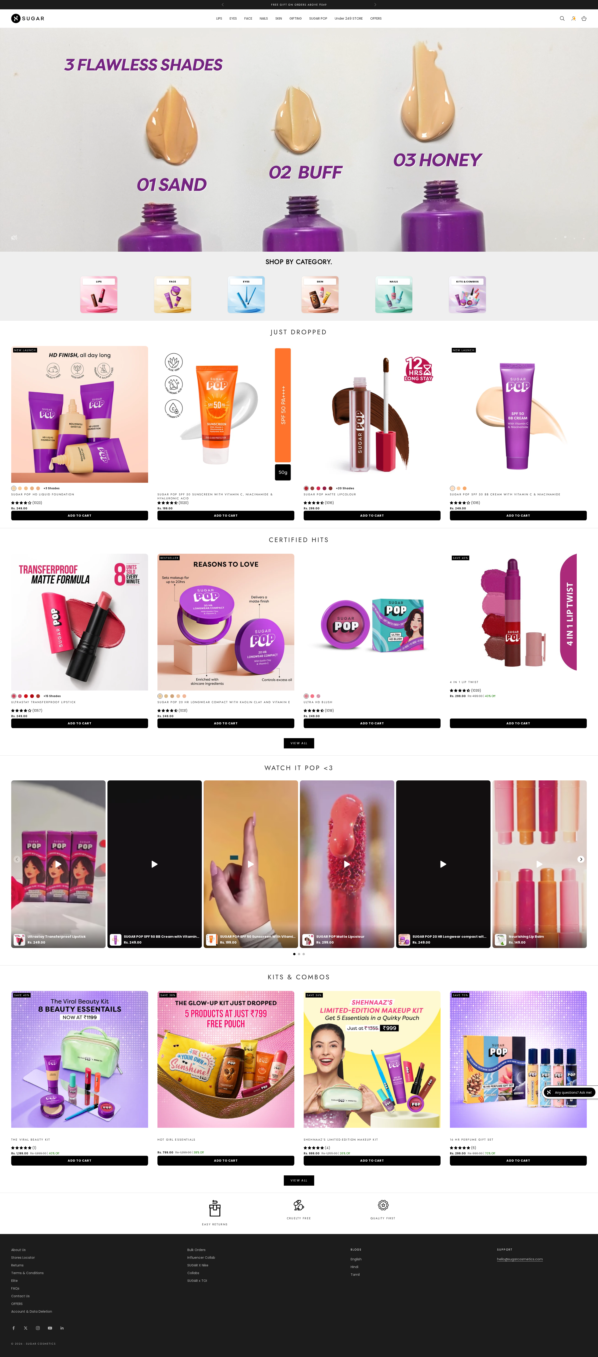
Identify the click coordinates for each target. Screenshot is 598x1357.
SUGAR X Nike (197, 1265)
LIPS (219, 18)
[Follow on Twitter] (25, 1328)
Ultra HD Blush (318, 702)
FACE (248, 18)
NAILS (264, 18)
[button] (21, 503)
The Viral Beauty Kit (30, 1140)
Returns (17, 1265)
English (356, 1259)
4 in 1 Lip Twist (464, 682)
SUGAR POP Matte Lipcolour (330, 495)
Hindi (354, 1267)
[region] (299, 140)
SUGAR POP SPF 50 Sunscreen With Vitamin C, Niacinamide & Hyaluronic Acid (215, 497)
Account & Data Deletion (31, 1311)
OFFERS (376, 18)
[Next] (580, 859)
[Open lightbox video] (58, 864)
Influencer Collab (201, 1257)
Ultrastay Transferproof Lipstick (43, 702)
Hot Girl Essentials (176, 1140)
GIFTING (295, 18)
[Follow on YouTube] (50, 1328)
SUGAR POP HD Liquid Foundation (42, 495)
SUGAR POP (318, 18)
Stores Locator (23, 1257)
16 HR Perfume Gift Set (472, 1140)
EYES (233, 18)
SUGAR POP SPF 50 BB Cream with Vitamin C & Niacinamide (505, 495)
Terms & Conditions (27, 1273)
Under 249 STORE (349, 18)
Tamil (355, 1274)
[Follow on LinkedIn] (62, 1328)
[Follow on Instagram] (38, 1328)
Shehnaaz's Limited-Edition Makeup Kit (341, 1140)
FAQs (15, 1288)
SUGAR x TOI (197, 1280)
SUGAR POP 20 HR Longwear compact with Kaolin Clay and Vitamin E (223, 702)
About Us (18, 1250)
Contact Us (20, 1296)
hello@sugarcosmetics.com (520, 1259)
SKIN (278, 18)
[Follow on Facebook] (13, 1328)
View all (299, 743)
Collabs (193, 1273)
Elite (14, 1280)
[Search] (562, 18)
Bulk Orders (196, 1250)
